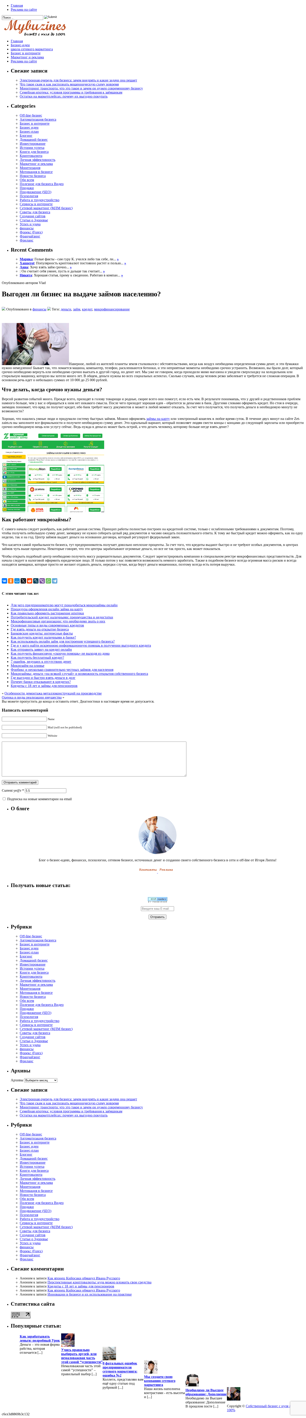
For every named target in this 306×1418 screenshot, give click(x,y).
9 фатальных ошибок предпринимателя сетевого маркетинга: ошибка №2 (120, 1369)
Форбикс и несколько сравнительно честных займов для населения (62, 670)
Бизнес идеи (29, 127)
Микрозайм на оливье (27, 665)
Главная (17, 5)
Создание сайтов (32, 216)
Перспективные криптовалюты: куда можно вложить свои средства (99, 1282)
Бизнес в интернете (26, 53)
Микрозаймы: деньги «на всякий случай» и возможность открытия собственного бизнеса (79, 674)
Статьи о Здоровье (34, 220)
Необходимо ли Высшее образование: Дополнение (206, 1392)
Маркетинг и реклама (27, 57)
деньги (66, 309)
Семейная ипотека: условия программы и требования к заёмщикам (71, 92)
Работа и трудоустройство (39, 200)
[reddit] (29, 581)
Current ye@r (13, 790)
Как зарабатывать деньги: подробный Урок (40, 1338)
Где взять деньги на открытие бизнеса (40, 629)
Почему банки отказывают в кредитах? (41, 682)
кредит (87, 309)
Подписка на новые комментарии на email (39, 799)
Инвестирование (32, 143)
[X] (23, 581)
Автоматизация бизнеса (38, 119)
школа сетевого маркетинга (32, 49)
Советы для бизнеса (35, 212)
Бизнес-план (29, 131)
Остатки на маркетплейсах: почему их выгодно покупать (64, 96)
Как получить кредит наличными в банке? (43, 637)
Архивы (17, 1080)
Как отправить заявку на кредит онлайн (41, 649)
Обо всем (27, 180)
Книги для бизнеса (34, 152)
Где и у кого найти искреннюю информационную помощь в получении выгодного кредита (81, 645)
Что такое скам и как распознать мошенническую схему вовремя (69, 84)
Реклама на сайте (24, 9)
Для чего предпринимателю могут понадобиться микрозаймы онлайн (64, 605)
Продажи (27, 188)
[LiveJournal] (36, 581)
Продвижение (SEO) (35, 192)
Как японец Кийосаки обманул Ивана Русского (83, 1278)
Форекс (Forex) (31, 232)
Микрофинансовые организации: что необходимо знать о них (58, 621)
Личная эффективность (37, 160)
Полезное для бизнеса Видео (42, 184)
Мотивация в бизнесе (36, 172)
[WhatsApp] (48, 581)
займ (76, 309)
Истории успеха (32, 148)
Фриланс (26, 240)
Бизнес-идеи (20, 45)
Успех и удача (30, 224)
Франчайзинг (30, 236)
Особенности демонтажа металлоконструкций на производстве (53, 693)
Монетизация (30, 168)
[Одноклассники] (10, 581)
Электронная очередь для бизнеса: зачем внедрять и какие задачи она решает (78, 80)
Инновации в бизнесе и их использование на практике (89, 1294)
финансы (27, 228)
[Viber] (42, 581)
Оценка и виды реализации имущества (32, 697)
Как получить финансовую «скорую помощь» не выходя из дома (60, 653)
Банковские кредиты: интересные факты (42, 633)
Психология (29, 196)
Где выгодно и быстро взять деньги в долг (43, 678)
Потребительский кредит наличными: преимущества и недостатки (62, 617)
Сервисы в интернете (36, 204)
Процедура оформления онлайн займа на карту (47, 609)
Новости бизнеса (33, 176)
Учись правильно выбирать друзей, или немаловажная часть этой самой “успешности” (82, 1356)
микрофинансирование (112, 309)
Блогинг (26, 135)
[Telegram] (54, 581)
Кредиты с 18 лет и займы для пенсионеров (44, 686)
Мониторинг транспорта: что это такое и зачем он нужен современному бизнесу (81, 88)
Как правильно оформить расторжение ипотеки (47, 613)
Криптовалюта (31, 156)
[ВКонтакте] (4, 581)
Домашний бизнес (34, 139)
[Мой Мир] (17, 581)
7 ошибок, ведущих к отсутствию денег (41, 661)
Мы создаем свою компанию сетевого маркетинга (159, 1381)
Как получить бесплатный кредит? (37, 657)
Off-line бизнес (31, 115)
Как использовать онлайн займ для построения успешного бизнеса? (63, 641)
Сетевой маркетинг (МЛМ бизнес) (46, 208)
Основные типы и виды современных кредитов (47, 625)
